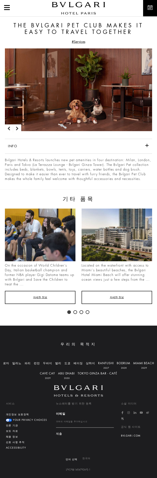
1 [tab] (69, 312)
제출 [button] (59, 433)
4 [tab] (88, 312)
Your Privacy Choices (29, 420)
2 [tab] (75, 312)
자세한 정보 (40, 297)
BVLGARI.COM (131, 435)
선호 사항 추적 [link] (15, 442)
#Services (78, 42)
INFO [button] (12, 146)
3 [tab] (82, 312)
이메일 (60, 413)
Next (17, 128)
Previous (9, 128)
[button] (7, 8)
